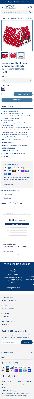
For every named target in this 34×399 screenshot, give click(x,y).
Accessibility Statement (25, 381)
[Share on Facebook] (10, 203)
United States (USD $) (11, 363)
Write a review (17, 224)
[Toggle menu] (2, 7)
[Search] (30, 12)
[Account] (28, 7)
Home (3, 18)
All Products (12, 18)
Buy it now (17, 100)
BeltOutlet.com (12, 391)
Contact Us (5, 316)
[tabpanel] (17, 233)
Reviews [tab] (10, 213)
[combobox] (17, 12)
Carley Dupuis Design (23, 393)
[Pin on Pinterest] (21, 203)
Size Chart (7, 198)
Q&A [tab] (23, 213)
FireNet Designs (22, 396)
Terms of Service (22, 385)
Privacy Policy (6, 381)
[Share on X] (15, 203)
